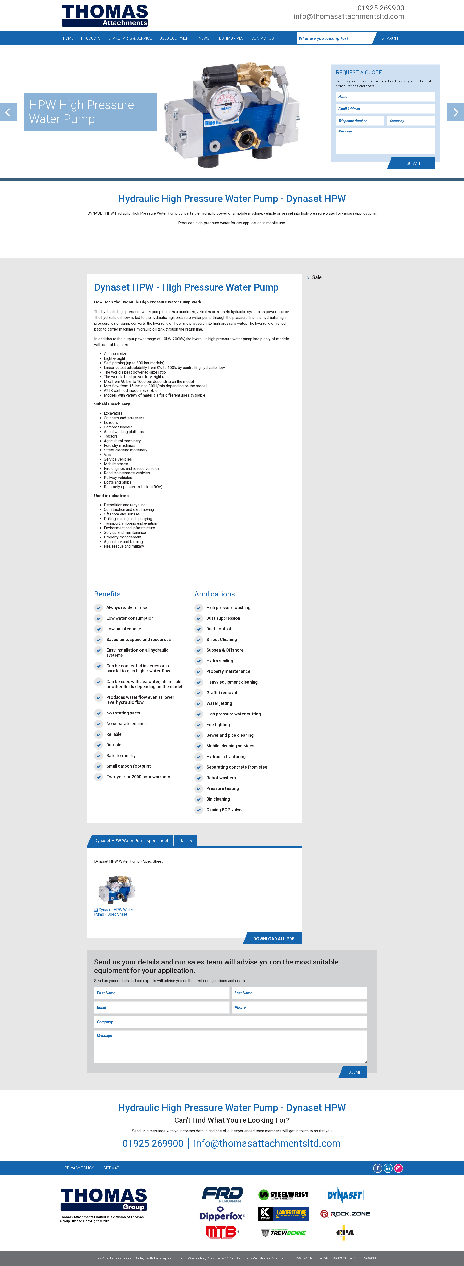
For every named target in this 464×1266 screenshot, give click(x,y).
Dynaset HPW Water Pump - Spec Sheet (113, 912)
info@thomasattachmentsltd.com (349, 16)
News (204, 38)
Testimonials (230, 38)
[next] (455, 112)
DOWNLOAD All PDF (274, 938)
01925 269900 (380, 8)
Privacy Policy (79, 1168)
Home (68, 38)
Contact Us (262, 38)
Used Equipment (175, 38)
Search (390, 38)
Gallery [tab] (185, 840)
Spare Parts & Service (130, 38)
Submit (413, 163)
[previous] (8, 112)
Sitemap (111, 1168)
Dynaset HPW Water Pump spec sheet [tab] (131, 840)
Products (91, 38)
